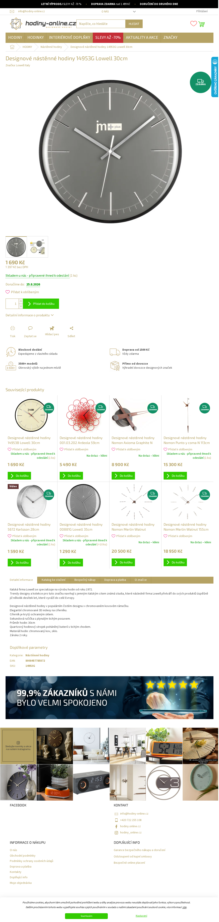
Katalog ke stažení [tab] (53, 580)
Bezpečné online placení (129, 863)
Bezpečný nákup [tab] (85, 580)
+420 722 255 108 (131, 820)
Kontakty (15, 872)
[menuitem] (15, 38)
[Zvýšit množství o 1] (21, 301)
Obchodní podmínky (23, 856)
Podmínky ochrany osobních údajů (31, 861)
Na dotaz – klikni (97, 456)
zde (184, 907)
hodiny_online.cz (131, 832)
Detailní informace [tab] (21, 580)
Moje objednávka (21, 883)
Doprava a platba (20, 867)
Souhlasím (86, 916)
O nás (105, 12)
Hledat (134, 24)
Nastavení (141, 915)
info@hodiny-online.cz (134, 814)
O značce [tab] (141, 580)
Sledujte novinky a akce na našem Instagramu (18, 747)
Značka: (18, 65)
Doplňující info (19, 877)
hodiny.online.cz (130, 826)
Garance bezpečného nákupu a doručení (139, 850)
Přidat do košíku (44, 303)
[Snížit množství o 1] (21, 306)
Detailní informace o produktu (28, 315)
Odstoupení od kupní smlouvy (133, 857)
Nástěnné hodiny (37, 655)
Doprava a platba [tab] (115, 580)
